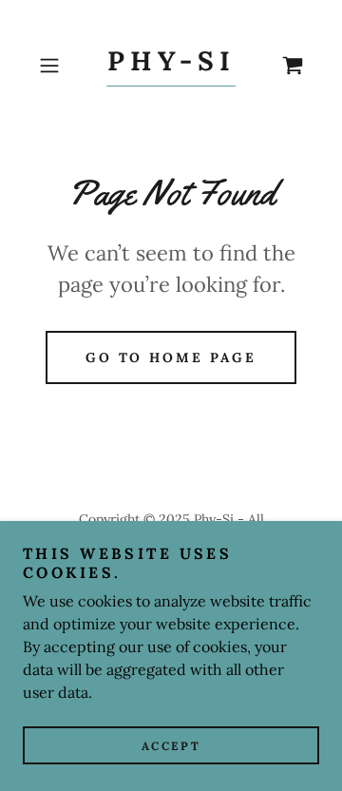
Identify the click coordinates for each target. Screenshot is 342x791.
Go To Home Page (171, 357)
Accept (171, 746)
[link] (170, 66)
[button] (51, 66)
